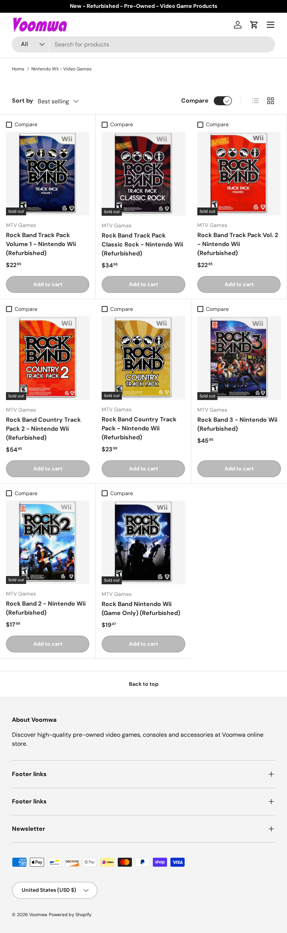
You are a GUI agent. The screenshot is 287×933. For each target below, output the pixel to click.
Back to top (143, 684)
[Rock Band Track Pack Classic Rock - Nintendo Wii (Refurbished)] (143, 174)
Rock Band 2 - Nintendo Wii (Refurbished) (46, 608)
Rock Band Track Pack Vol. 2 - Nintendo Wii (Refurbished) (237, 244)
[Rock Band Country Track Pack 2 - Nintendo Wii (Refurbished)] (48, 358)
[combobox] (143, 44)
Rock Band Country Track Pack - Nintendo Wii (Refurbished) (139, 428)
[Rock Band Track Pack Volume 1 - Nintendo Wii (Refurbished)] (47, 173)
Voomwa (38, 915)
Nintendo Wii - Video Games (61, 69)
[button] (254, 24)
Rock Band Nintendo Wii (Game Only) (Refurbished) (141, 608)
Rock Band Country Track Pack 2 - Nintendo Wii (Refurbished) (43, 429)
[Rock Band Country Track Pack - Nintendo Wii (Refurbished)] (143, 358)
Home (18, 69)
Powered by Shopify (70, 915)
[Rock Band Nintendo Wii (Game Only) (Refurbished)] (143, 542)
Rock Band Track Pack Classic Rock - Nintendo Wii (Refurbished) (142, 244)
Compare (195, 100)
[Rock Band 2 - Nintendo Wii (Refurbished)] (47, 542)
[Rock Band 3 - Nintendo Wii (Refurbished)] (239, 358)
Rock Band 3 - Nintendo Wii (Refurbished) (237, 424)
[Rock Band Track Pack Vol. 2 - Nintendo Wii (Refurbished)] (239, 173)
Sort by (22, 100)
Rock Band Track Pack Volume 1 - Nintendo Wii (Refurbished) (41, 244)
